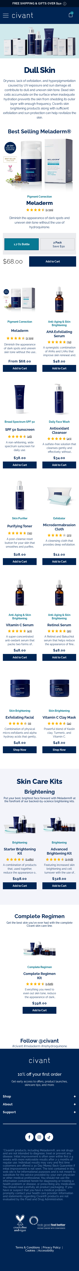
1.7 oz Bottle (22, 244)
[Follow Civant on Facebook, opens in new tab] (29, 1140)
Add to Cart (20, 368)
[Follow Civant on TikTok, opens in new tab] (49, 1140)
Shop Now (19, 749)
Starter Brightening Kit (20, 851)
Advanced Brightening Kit (59, 851)
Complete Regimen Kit (39, 976)
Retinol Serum (59, 625)
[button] (6, 16)
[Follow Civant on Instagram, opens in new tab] (39, 1140)
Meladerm (39, 203)
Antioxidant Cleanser (59, 430)
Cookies (30, 1250)
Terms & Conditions (28, 1247)
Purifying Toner (19, 526)
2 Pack (58, 244)
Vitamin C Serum (20, 625)
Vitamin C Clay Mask (59, 717)
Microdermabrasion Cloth (59, 527)
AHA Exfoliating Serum (59, 334)
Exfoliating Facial (20, 717)
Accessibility (46, 1250)
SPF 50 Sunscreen (20, 429)
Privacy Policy (52, 1247)
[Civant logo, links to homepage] (39, 1060)
